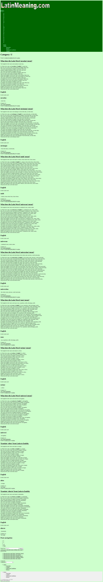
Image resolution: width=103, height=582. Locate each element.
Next (4, 545)
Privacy (8, 48)
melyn (18, 58)
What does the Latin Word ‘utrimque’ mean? (17, 109)
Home (4, 44)
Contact (8, 51)
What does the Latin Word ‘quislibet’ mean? (13, 556)
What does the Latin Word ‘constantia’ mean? (13, 557)
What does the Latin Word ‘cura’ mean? (12, 554)
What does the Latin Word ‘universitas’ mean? (17, 252)
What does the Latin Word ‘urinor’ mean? (16, 348)
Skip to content (12, 1)
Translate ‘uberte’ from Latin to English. (15, 491)
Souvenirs (8, 47)
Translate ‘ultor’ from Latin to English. (15, 443)
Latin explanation (7, 104)
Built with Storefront (5, 580)
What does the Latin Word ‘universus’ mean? (17, 204)
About (4, 46)
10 (3, 544)
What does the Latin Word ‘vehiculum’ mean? (13, 553)
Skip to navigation (5, 1)
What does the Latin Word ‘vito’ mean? (12, 558)
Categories (3, 562)
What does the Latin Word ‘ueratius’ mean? (16, 61)
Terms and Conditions (11, 49)
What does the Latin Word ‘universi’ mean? (16, 396)
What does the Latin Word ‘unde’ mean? (15, 157)
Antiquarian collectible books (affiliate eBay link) (11, 549)
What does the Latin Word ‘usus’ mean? (15, 300)
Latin (4, 487)
